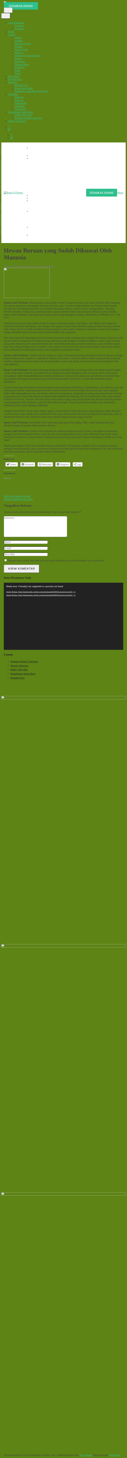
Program (12, 82)
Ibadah (18, 58)
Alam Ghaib (21, 49)
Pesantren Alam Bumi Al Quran (31, 91)
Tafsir (18, 73)
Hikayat (19, 52)
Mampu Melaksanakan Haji (18, 499)
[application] (63, 616)
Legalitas (19, 25)
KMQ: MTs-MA (23, 115)
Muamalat (20, 61)
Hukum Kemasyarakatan (28, 55)
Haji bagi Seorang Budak (17, 496)
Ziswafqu (13, 94)
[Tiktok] (9, 129)
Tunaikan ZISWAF (21, 6)
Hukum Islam (22, 64)
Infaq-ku (19, 100)
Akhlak (18, 46)
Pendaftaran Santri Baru (20, 112)
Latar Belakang (16, 22)
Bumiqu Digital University (28, 118)
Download (13, 76)
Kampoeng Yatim (24, 88)
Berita (11, 31)
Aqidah (18, 40)
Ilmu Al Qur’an (23, 43)
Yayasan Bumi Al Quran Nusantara (36, 266)
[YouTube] (9, 126)
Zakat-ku (19, 97)
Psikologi (19, 67)
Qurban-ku (20, 109)
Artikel (11, 34)
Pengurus (19, 28)
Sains (17, 70)
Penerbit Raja (15, 79)
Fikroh (18, 37)
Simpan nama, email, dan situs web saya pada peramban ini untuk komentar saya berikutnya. (56, 560)
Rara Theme (86, 1455)
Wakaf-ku (20, 106)
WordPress (114, 1455)
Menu (120, 192)
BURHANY (21, 85)
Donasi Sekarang (17, 121)
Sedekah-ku (21, 103)
